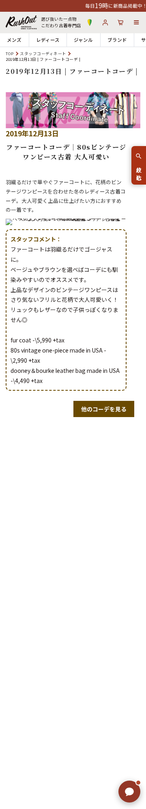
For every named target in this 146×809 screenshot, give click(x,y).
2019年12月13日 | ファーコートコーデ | (72, 71)
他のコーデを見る (104, 409)
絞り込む (139, 170)
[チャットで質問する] (129, 792)
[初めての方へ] (89, 22)
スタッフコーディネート (43, 53)
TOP (9, 53)
